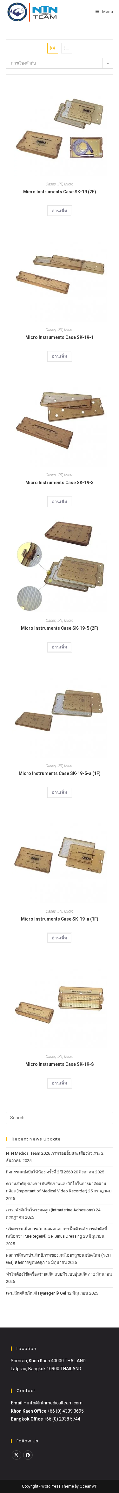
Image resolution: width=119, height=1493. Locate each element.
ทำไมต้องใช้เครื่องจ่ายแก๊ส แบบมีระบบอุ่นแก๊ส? (48, 1274)
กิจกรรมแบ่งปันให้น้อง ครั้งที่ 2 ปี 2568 (39, 1172)
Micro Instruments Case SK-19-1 (59, 337)
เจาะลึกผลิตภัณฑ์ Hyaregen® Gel (36, 1293)
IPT (60, 184)
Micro (69, 184)
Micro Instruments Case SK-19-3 (59, 482)
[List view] (66, 48)
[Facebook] (28, 1455)
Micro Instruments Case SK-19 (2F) (59, 191)
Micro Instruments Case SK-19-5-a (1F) (60, 773)
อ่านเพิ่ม (59, 211)
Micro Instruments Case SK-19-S (59, 1064)
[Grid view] (52, 48)
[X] (16, 1455)
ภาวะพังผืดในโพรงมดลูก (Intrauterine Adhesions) (50, 1210)
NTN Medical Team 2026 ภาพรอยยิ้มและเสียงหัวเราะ (53, 1153)
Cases (51, 184)
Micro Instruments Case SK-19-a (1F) (59, 918)
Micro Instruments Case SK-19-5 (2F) (59, 628)
